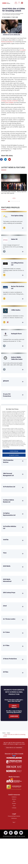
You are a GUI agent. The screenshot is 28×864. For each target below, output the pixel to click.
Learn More (14, 716)
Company (14, 807)
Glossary (14, 803)
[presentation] (13, 198)
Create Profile (14, 706)
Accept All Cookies (14, 455)
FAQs (14, 801)
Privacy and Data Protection (14, 816)
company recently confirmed (9, 101)
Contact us (14, 797)
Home (4, 733)
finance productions (7, 41)
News (8, 733)
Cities (14, 805)
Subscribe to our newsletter (14, 747)
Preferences (14, 818)
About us (14, 799)
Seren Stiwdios (9, 102)
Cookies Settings (14, 451)
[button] (9, 201)
